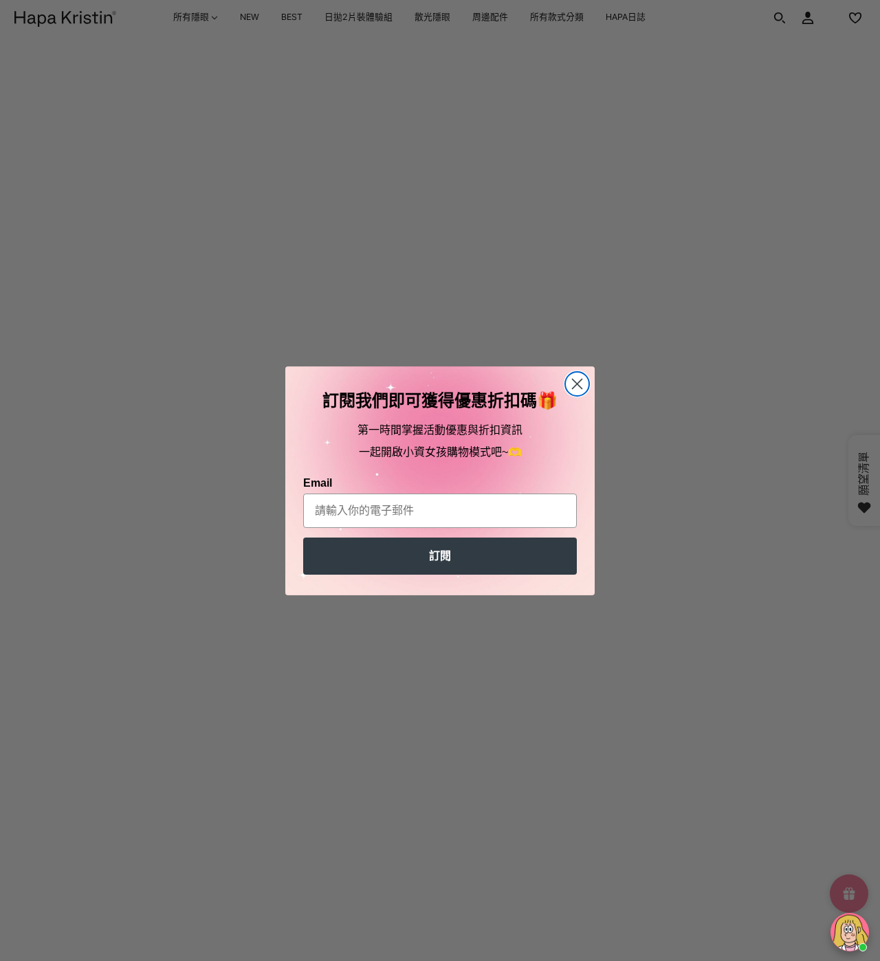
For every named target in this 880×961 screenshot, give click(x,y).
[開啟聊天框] (849, 932)
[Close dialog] (577, 384)
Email (317, 483)
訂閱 (440, 556)
